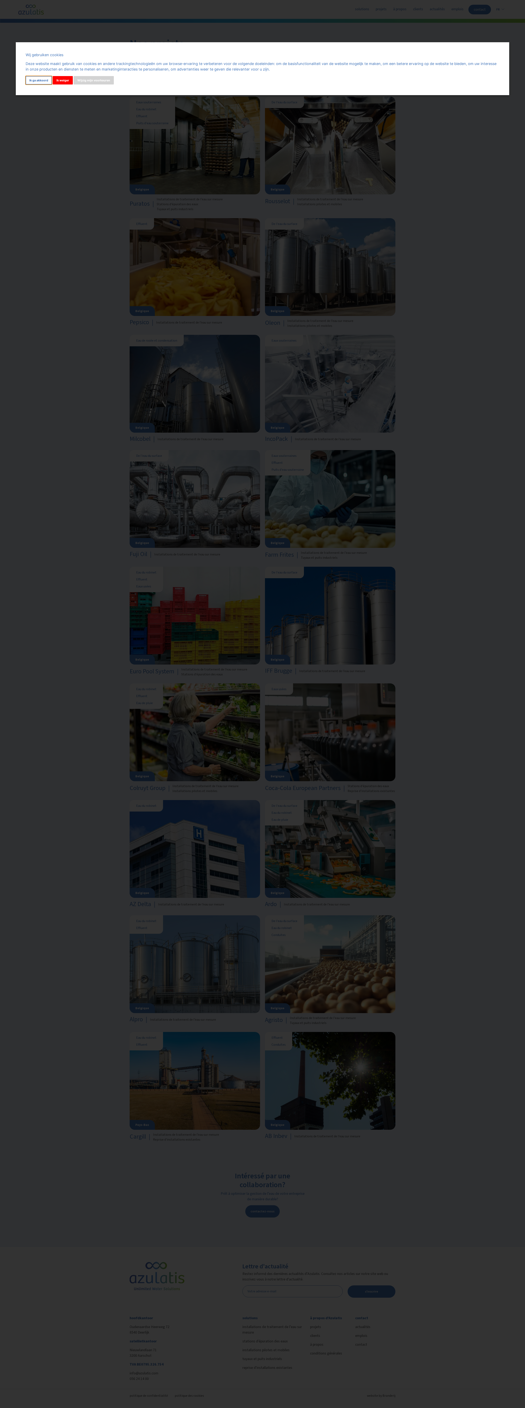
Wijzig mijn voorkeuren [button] (93, 80)
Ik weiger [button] (62, 80)
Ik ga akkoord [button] (38, 80)
